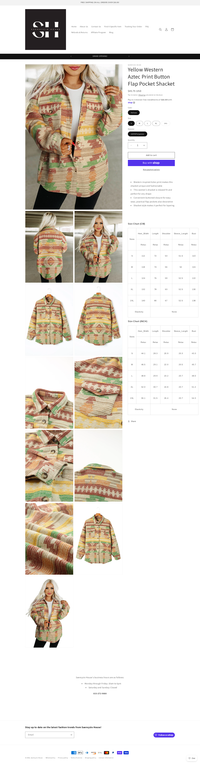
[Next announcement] (129, 56)
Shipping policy (90, 758)
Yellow (134, 112)
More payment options (151, 169)
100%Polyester (137, 134)
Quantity (131, 140)
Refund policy (50, 758)
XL (156, 123)
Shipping (141, 95)
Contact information (106, 758)
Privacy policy (63, 758)
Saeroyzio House (37, 758)
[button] (160, 30)
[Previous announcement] (71, 56)
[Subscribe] (71, 735)
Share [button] (133, 421)
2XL (167, 124)
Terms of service (76, 758)
